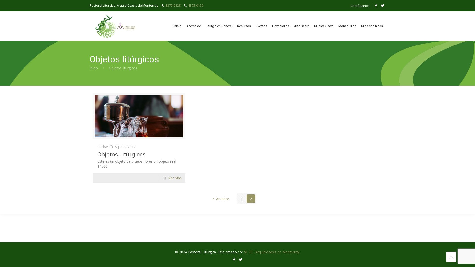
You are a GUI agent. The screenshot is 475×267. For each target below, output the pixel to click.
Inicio (94, 68)
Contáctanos (360, 5)
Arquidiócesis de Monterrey (277, 252)
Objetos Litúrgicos (121, 154)
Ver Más (175, 178)
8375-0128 (173, 5)
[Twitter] (382, 5)
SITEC (249, 252)
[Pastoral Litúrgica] (115, 26)
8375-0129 (195, 5)
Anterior (222, 198)
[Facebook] (376, 5)
